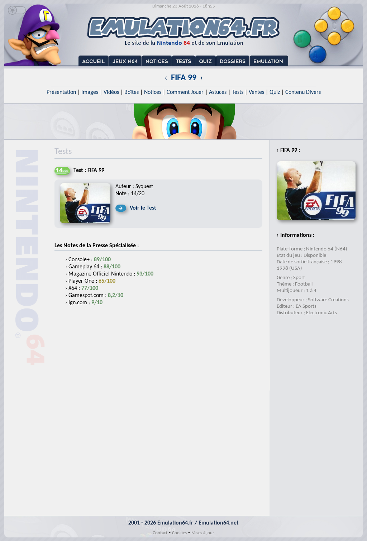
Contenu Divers (303, 92)
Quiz (275, 92)
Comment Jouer (185, 92)
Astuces (218, 92)
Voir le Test (143, 208)
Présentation (61, 92)
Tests (237, 92)
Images (89, 92)
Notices (152, 92)
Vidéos (111, 92)
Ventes (256, 92)
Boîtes (131, 92)
